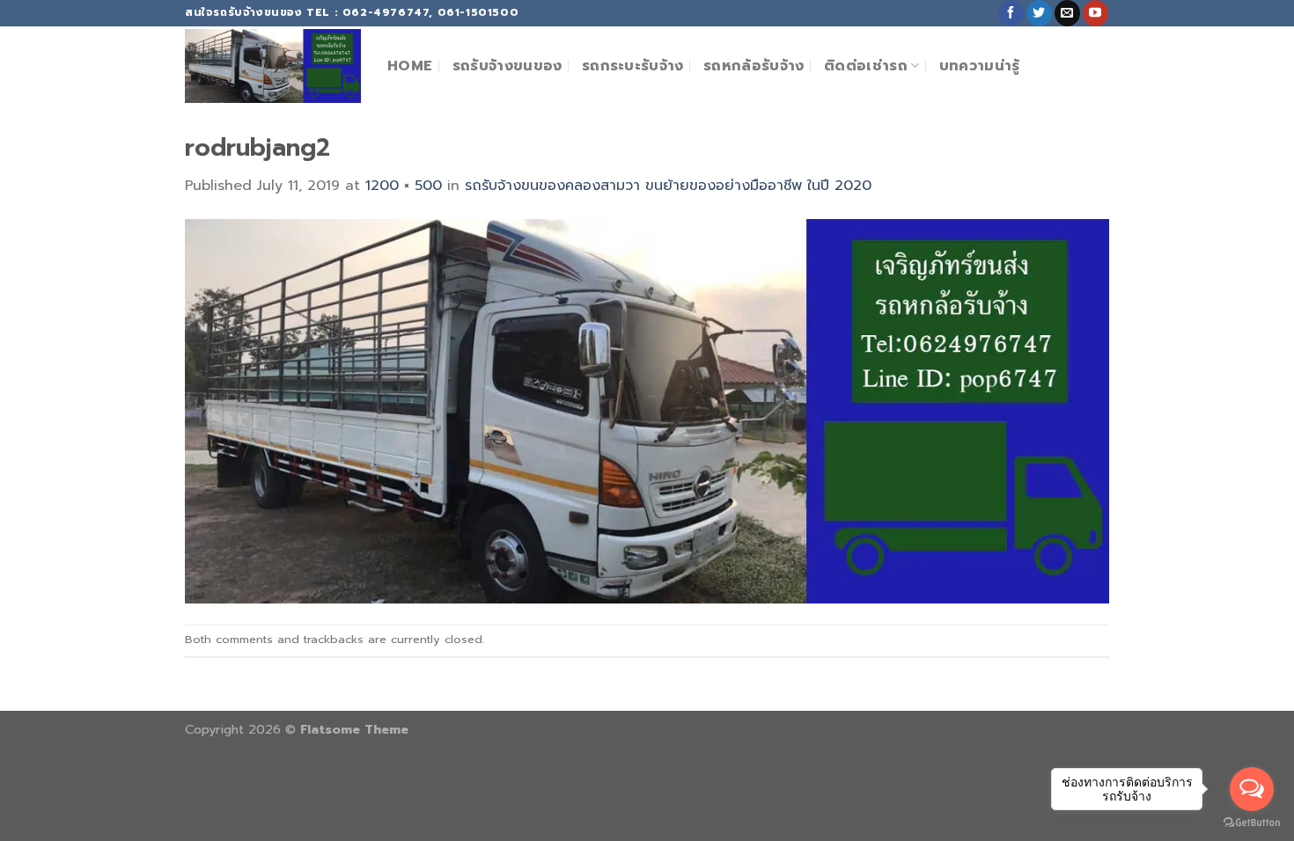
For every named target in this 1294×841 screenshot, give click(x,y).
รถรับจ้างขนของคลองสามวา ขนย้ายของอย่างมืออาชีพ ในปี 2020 (668, 185)
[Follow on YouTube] (1095, 13)
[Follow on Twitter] (1039, 13)
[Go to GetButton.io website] (1252, 823)
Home (409, 66)
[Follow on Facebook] (1011, 13)
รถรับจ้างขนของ (507, 66)
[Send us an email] (1067, 13)
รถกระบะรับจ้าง (633, 66)
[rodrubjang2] (647, 410)
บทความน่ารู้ (979, 66)
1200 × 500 (403, 185)
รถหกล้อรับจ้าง (754, 66)
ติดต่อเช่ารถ (866, 66)
